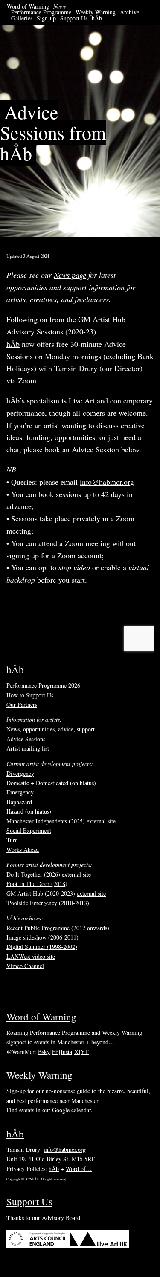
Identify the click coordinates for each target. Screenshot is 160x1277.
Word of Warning (28, 6)
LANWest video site (30, 956)
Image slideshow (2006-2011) (42, 937)
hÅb (97, 18)
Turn (12, 840)
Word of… (79, 1169)
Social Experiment (28, 830)
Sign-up (46, 18)
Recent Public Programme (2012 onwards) (57, 928)
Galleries (21, 18)
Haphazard (19, 802)
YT (85, 1052)
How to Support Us (29, 695)
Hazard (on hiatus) (28, 811)
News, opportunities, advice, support (50, 729)
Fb (55, 1052)
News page (70, 275)
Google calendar (71, 1110)
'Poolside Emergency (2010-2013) (47, 903)
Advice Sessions (25, 739)
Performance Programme (41, 12)
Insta (66, 1052)
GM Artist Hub (101, 319)
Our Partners (21, 704)
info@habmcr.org (107, 482)
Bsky (44, 1052)
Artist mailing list (27, 748)
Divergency (20, 773)
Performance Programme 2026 (43, 685)
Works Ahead (22, 850)
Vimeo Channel (25, 966)
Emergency (20, 792)
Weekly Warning (96, 12)
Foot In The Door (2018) (36, 884)
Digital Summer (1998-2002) (41, 947)
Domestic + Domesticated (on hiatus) (51, 783)
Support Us (73, 18)
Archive (129, 12)
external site (101, 821)
